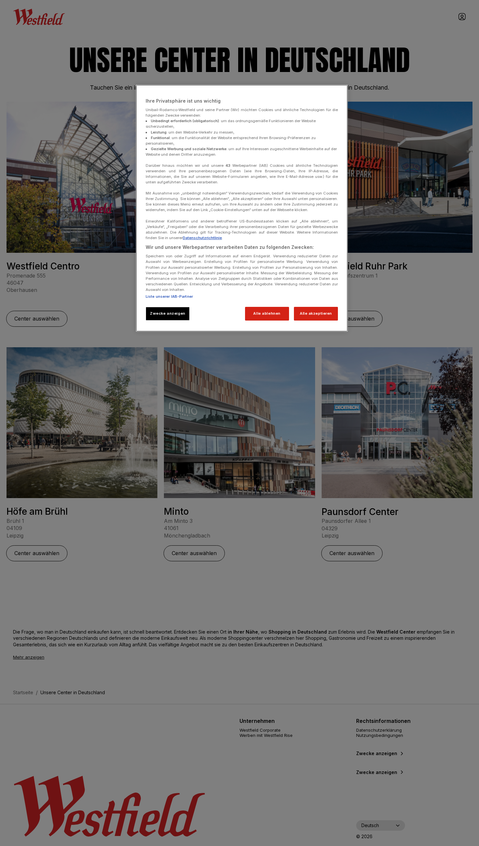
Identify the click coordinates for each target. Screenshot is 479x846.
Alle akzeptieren (316, 313)
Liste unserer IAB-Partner (169, 296)
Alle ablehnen (266, 313)
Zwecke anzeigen (167, 313)
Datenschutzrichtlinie (202, 238)
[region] (242, 208)
